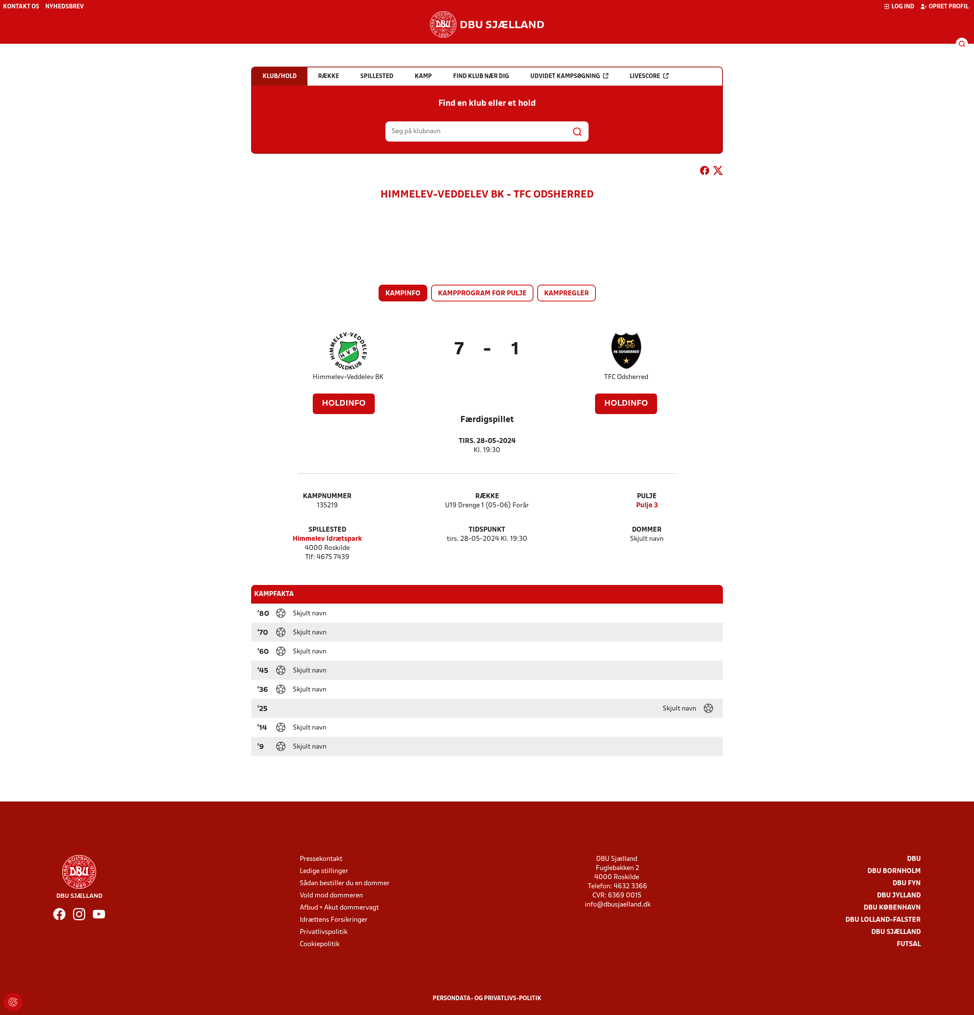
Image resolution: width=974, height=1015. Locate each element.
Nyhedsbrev (64, 7)
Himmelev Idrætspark (327, 539)
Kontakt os (21, 7)
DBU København (892, 908)
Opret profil (949, 7)
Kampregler (566, 293)
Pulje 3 (647, 505)
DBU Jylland (899, 895)
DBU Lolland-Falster (883, 920)
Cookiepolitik (319, 944)
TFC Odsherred (626, 377)
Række (487, 496)
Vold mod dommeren (331, 895)
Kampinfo (402, 293)
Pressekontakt (321, 859)
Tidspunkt (487, 530)
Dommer (647, 530)
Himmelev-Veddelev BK (348, 377)
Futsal (909, 944)
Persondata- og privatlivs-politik (487, 998)
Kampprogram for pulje (482, 293)
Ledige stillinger (324, 871)
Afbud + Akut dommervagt (339, 908)
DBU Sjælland (896, 932)
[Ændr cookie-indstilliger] (13, 1002)
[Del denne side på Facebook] (704, 172)
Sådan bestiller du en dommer (345, 883)
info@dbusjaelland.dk (618, 905)
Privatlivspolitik (323, 932)
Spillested (327, 530)
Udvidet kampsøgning (565, 76)
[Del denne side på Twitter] (718, 172)
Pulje (647, 496)
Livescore (645, 76)
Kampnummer (327, 496)
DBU (914, 859)
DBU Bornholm (894, 871)
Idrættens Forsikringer (334, 920)
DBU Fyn (907, 883)
